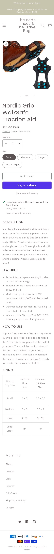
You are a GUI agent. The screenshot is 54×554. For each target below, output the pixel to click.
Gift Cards (11, 493)
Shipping (6, 131)
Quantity (6, 137)
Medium (25, 157)
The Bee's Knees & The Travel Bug (25, 547)
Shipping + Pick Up (16, 500)
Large (41, 157)
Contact (10, 471)
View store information (18, 213)
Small (9, 157)
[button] (4, 25)
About (9, 464)
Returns (10, 486)
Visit (8, 478)
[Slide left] (20, 95)
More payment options (27, 193)
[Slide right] (34, 95)
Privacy (10, 507)
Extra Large (12, 164)
